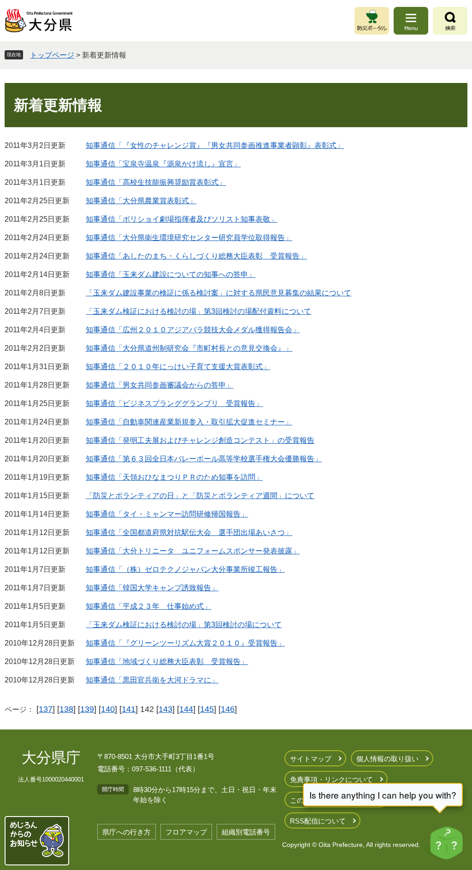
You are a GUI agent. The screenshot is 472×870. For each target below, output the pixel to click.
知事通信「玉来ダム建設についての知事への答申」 (170, 274)
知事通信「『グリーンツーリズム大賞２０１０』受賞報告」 (185, 643)
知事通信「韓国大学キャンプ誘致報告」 (152, 588)
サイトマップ (310, 759)
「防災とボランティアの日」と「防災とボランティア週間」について (200, 496)
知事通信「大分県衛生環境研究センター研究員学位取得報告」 (189, 237)
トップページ (52, 55)
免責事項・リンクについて (331, 779)
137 (46, 709)
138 (66, 709)
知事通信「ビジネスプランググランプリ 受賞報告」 (174, 403)
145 (207, 709)
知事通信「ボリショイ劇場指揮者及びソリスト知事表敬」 (181, 219)
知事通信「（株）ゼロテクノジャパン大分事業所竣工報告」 (185, 569)
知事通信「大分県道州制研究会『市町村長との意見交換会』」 (189, 348)
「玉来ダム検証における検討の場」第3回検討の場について (184, 625)
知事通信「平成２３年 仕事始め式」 (148, 606)
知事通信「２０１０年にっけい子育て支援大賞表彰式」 (178, 366)
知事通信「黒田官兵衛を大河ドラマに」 (152, 680)
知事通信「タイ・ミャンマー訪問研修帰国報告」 (167, 514)
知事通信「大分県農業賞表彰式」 (141, 201)
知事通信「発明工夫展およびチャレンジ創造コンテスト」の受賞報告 (200, 440)
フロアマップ (186, 832)
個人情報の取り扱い (387, 759)
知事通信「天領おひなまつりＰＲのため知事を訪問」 (174, 477)
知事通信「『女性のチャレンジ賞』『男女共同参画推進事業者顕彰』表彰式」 (215, 145)
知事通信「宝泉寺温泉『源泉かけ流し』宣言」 (163, 164)
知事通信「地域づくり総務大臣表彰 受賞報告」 (167, 661)
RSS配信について (318, 821)
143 (165, 709)
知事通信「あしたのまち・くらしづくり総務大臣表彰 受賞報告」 (196, 256)
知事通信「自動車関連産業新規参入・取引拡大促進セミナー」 (189, 422)
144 (186, 709)
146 (228, 709)
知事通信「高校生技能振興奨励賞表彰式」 (156, 182)
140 (108, 709)
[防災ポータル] (371, 21)
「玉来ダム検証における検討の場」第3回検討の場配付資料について (198, 311)
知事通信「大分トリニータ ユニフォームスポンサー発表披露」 (193, 551)
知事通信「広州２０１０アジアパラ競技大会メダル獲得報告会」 (193, 330)
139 (87, 709)
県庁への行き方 (126, 832)
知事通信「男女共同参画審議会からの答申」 (159, 385)
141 (129, 709)
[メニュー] (411, 21)
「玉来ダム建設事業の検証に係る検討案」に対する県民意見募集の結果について (218, 293)
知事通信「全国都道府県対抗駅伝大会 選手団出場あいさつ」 (189, 532)
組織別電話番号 (246, 832)
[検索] (450, 21)
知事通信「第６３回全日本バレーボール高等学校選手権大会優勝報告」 (204, 459)
